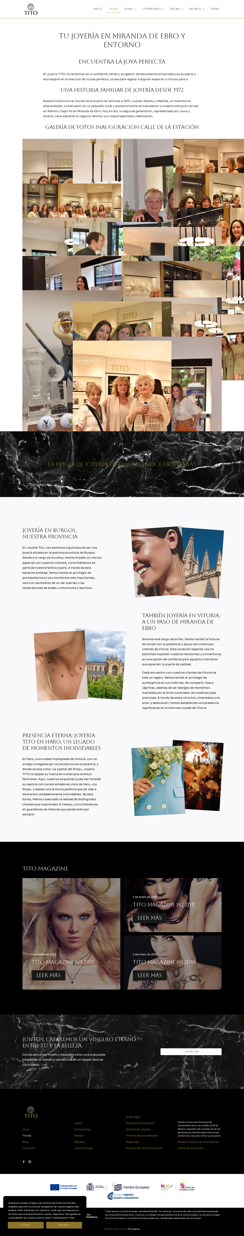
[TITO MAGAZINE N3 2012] (71, 934)
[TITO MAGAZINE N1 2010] (173, 962)
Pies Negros (134, 1229)
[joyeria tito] (30, 2)
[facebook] (23, 1161)
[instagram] (29, 1161)
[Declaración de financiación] (163, 1215)
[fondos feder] (122, 1182)
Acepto (25, 1225)
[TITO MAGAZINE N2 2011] (173, 905)
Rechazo (64, 1225)
